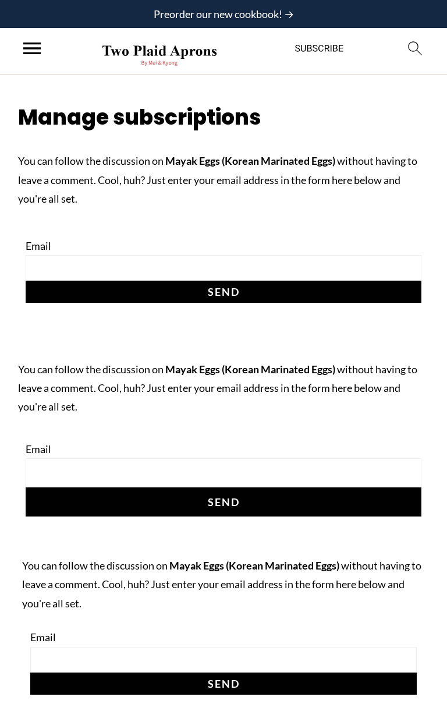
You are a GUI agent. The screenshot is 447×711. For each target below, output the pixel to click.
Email (38, 245)
